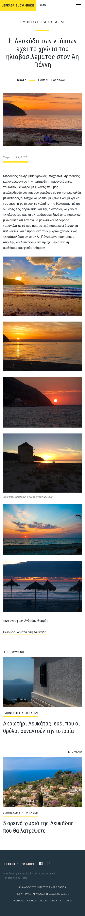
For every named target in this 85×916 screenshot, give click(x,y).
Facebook (58, 80)
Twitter (43, 80)
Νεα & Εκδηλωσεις (58, 894)
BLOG (43, 4)
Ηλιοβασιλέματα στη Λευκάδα (24, 632)
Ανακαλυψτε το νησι (30, 887)
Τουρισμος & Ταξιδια (54, 887)
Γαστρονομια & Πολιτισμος (29, 900)
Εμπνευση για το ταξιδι (42, 22)
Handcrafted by (15, 878)
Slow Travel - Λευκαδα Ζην (32, 894)
